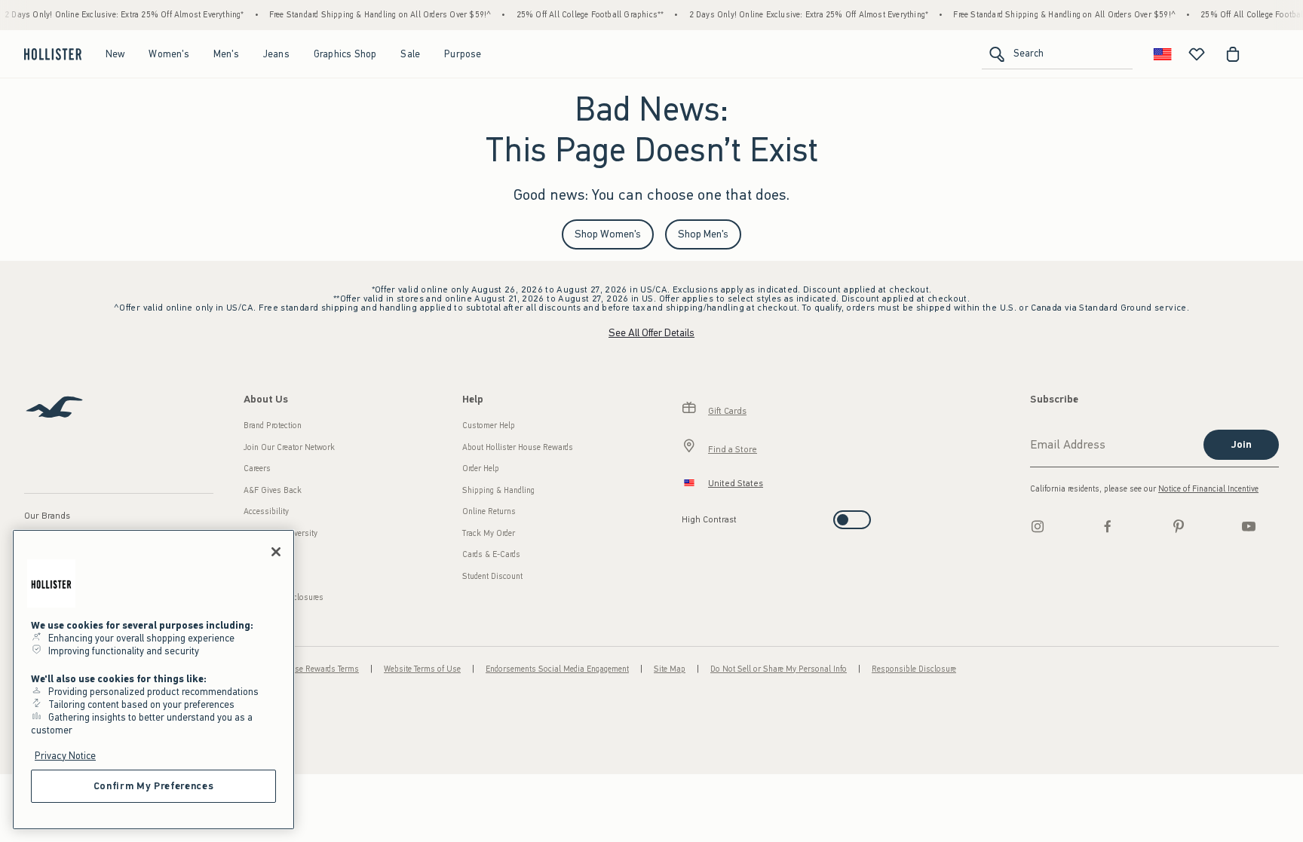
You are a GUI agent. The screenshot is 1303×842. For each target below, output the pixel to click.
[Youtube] (1248, 526)
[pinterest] (1178, 526)
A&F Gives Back (273, 490)
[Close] (276, 551)
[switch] (686, 515)
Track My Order (488, 533)
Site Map (669, 669)
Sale (410, 53)
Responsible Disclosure (914, 669)
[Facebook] (1107, 526)
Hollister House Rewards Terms (303, 669)
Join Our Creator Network (289, 447)
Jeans (276, 53)
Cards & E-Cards (491, 554)
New (115, 53)
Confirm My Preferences (153, 785)
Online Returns (489, 511)
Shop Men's (703, 234)
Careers (257, 468)
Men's (226, 53)
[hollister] (52, 54)
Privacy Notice (65, 755)
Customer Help (488, 425)
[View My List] (1197, 54)
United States (735, 483)
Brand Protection (273, 425)
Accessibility (266, 511)
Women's (169, 53)
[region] (153, 679)
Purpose (462, 53)
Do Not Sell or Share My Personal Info (778, 669)
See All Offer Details (651, 333)
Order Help (480, 468)
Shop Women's (608, 234)
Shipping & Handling (498, 490)
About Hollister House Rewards (517, 447)
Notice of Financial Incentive (1208, 488)
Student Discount (492, 576)
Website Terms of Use (422, 669)
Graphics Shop (345, 53)
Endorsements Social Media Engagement (557, 669)
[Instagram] (1037, 526)
